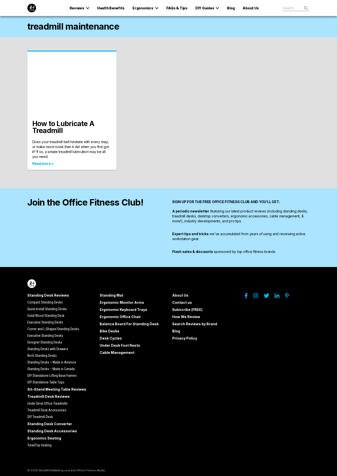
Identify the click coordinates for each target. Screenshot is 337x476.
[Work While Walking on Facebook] (248, 297)
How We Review (186, 317)
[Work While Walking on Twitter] (269, 296)
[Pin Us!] (289, 297)
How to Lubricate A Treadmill (63, 127)
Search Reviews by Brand (194, 324)
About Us (180, 295)
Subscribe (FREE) (187, 309)
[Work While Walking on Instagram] (258, 297)
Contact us (182, 302)
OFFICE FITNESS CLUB (231, 202)
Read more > (43, 163)
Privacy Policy (184, 338)
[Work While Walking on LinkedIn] (279, 297)
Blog (176, 331)
